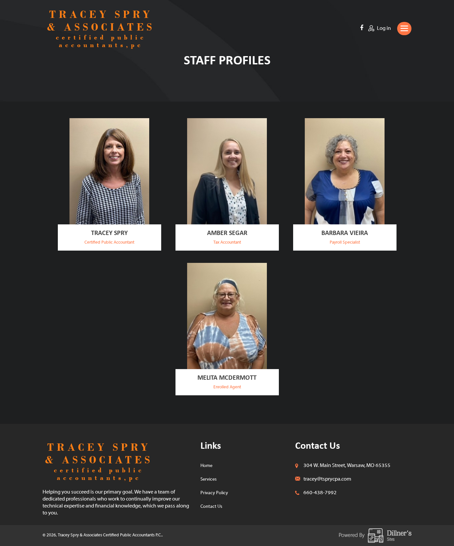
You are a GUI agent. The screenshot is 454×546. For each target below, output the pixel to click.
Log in (383, 28)
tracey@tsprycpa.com (327, 479)
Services (208, 479)
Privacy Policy (214, 493)
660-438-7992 (320, 493)
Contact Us (211, 506)
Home (206, 465)
